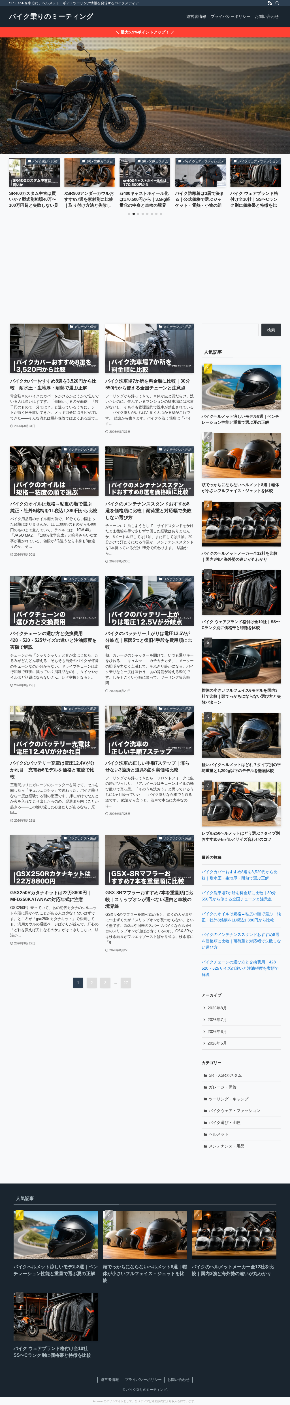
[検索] (277, 3)
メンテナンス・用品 (226, 1146)
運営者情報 (110, 1379)
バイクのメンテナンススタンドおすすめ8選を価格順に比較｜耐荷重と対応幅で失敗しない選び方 (241, 941)
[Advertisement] (145, 281)
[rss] (270, 3)
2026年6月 (217, 1031)
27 (125, 982)
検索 (271, 330)
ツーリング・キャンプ (228, 1099)
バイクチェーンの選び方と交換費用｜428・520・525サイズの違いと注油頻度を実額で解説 (241, 968)
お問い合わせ (178, 1379)
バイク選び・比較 (224, 1122)
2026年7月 (217, 1019)
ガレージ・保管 (222, 1087)
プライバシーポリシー (143, 1379)
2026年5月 (217, 1043)
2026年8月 (217, 1008)
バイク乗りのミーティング (51, 16)
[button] (129, 214)
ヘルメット (219, 1134)
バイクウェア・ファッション (234, 1110)
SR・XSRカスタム (225, 1075)
